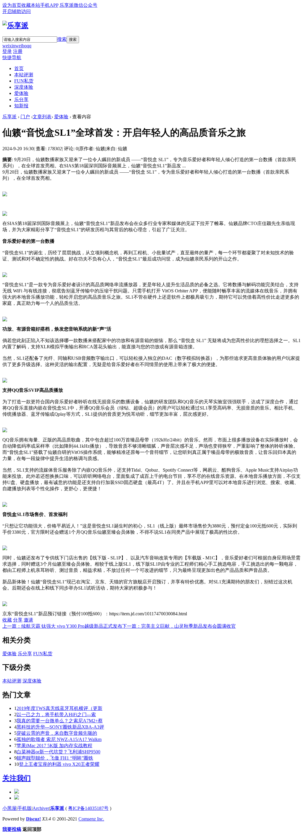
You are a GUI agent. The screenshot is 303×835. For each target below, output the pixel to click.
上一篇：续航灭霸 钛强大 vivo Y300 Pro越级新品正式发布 (62, 626)
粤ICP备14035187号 (88, 808)
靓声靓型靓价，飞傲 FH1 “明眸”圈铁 (55, 757)
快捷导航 (11, 57)
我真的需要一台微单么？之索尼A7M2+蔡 (60, 720)
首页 (19, 68)
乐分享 (21, 99)
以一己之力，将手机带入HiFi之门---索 (56, 714)
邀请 (28, 619)
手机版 (24, 808)
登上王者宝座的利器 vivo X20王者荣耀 (59, 764)
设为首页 (11, 5)
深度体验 (23, 87)
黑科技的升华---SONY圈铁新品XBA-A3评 (60, 726)
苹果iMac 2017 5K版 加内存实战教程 (54, 745)
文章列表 (42, 116)
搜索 (62, 39)
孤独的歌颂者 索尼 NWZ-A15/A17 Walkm (59, 739)
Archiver (41, 808)
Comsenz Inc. (91, 818)
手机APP (49, 5)
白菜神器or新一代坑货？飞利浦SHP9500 (58, 751)
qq (29, 45)
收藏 (7, 619)
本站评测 (23, 74)
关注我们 (16, 778)
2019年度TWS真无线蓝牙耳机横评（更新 (59, 708)
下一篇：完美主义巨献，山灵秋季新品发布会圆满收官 (179, 626)
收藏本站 (30, 5)
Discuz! (33, 818)
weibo (21, 45)
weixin (8, 45)
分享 (17, 619)
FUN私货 (23, 80)
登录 (7, 51)
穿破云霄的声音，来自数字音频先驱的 (57, 733)
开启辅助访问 (16, 11)
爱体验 (21, 93)
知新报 (21, 105)
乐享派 (9, 116)
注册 (17, 51)
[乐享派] (15, 25)
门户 (25, 116)
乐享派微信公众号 (78, 5)
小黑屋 (9, 808)
